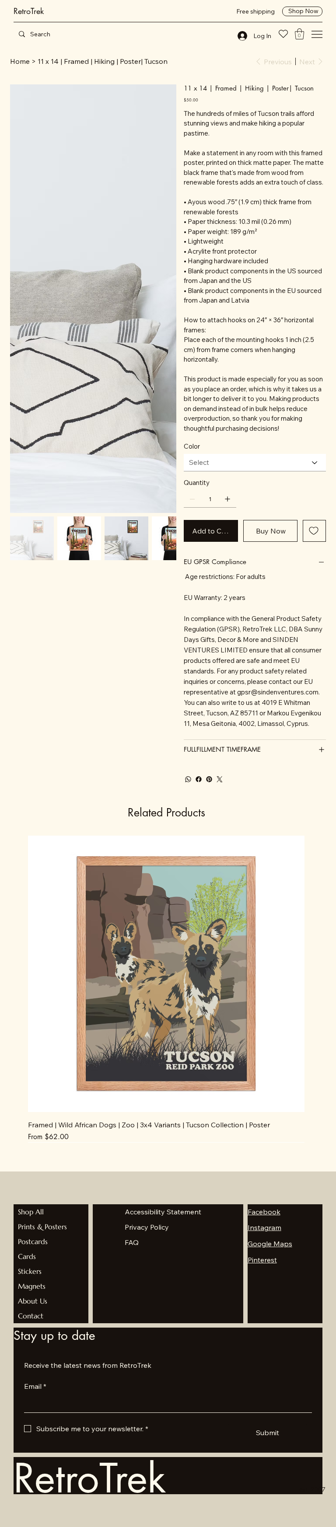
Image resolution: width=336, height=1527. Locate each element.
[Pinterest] (209, 779)
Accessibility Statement (163, 1211)
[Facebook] (198, 779)
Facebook (264, 1211)
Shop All (31, 1211)
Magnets (32, 1286)
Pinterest (262, 1259)
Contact (30, 1315)
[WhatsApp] (188, 779)
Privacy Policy (147, 1227)
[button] (299, 33)
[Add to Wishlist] (314, 531)
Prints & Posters (42, 1226)
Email (35, 1386)
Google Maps (270, 1243)
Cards (27, 1256)
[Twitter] (219, 779)
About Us (32, 1301)
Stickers (30, 1271)
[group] (166, 988)
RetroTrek (29, 11)
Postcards (33, 1241)
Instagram (264, 1227)
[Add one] (227, 499)
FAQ (132, 1242)
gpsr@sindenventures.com (277, 692)
